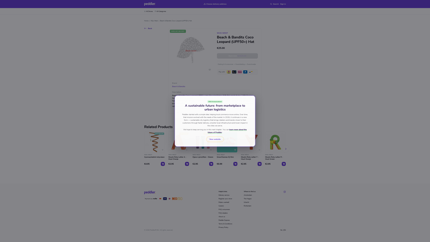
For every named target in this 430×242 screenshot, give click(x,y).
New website (215, 139)
